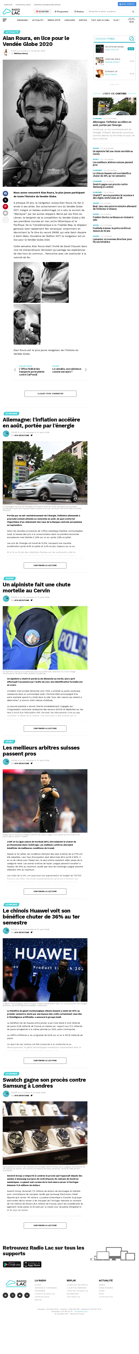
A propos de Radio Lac (45, 1294)
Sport (101, 1294)
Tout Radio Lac (73, 1297)
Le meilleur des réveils (77, 1285)
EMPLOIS (38, 1300)
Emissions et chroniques (46, 1288)
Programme (62, 11)
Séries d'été (54, 20)
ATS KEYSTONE (21, 435)
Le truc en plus (106, 1297)
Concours (69, 20)
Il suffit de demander (76, 1288)
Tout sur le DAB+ (100, 20)
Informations (73, 1294)
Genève (102, 1285)
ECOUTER (43, 11)
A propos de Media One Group (47, 5)
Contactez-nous (23, 5)
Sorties (83, 20)
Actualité (37, 20)
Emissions (22, 20)
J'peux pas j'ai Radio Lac (77, 1291)
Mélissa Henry (21, 53)
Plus (115, 20)
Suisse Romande (106, 1288)
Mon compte (128, 4)
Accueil (38, 1285)
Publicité (8, 5)
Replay (80, 11)
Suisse (102, 1291)
